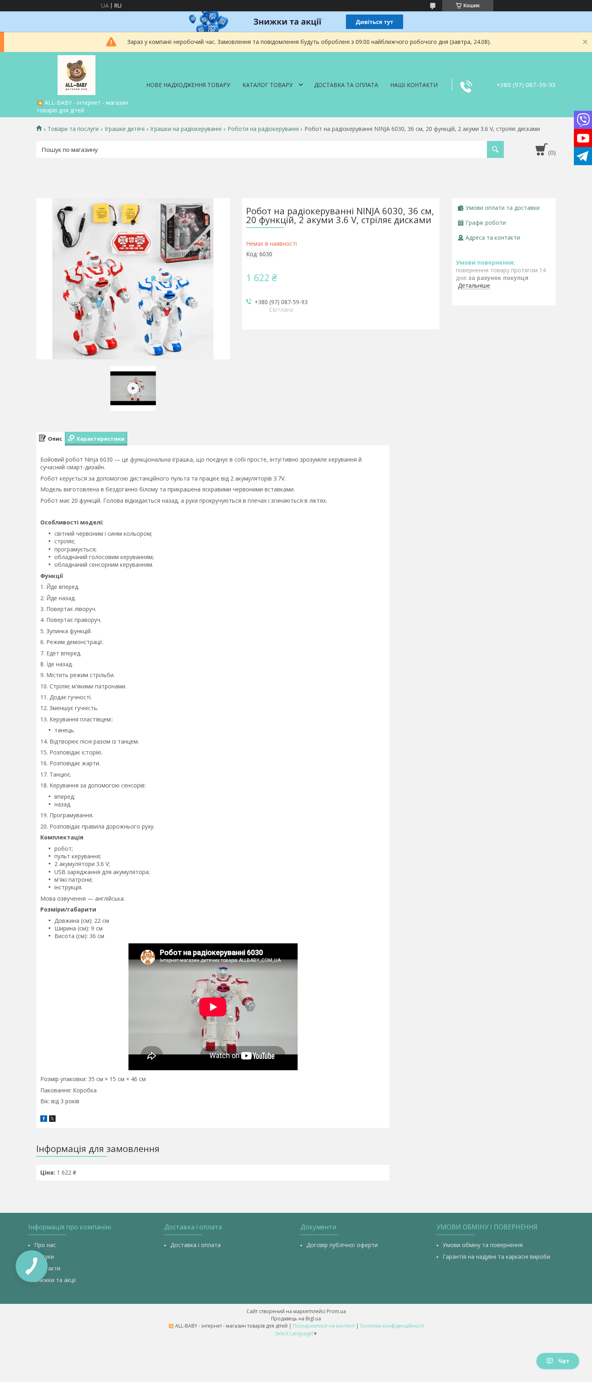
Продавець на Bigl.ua (296, 1318)
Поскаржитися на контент (324, 1325)
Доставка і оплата (195, 1245)
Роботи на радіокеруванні (263, 129)
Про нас (45, 1245)
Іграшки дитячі (125, 129)
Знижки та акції (55, 1280)
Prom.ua (336, 1311)
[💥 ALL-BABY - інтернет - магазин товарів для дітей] (76, 73)
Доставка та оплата (346, 85)
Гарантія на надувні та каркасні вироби (496, 1256)
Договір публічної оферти (342, 1245)
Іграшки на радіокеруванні (185, 129)
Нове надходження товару (188, 85)
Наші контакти (414, 85)
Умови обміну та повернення (483, 1245)
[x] (52, 1119)
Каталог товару (267, 85)
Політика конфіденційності (392, 1325)
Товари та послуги (73, 129)
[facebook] (43, 1119)
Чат (563, 1361)
